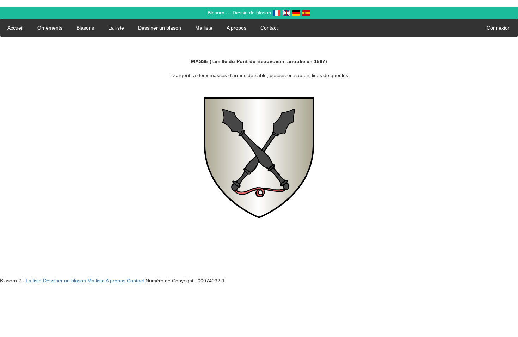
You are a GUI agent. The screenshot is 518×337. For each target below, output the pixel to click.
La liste (116, 28)
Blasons (85, 28)
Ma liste (203, 28)
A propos (236, 28)
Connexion (499, 28)
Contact (269, 28)
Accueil (15, 28)
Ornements (49, 28)
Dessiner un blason (159, 28)
